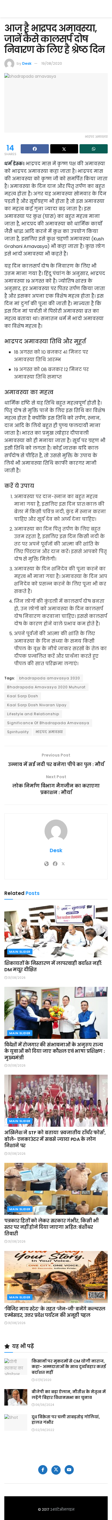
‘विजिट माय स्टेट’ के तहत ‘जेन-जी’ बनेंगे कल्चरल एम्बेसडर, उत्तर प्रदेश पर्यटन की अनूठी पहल (54, 1312)
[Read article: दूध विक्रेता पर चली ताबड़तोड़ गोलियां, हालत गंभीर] (15, 1422)
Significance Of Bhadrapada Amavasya (48, 722)
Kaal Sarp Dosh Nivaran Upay (37, 704)
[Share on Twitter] (64, 148)
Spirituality (18, 731)
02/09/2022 (44, 1430)
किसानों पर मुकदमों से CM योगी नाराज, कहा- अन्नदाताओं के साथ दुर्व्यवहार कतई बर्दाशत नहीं (69, 1366)
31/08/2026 (16, 978)
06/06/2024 (44, 1405)
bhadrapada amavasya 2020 (49, 678)
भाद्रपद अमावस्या (49, 731)
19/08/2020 (51, 63)
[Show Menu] (105, 8)
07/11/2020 (42, 1380)
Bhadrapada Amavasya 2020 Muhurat (46, 687)
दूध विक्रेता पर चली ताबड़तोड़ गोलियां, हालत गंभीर (66, 1420)
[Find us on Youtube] (69, 1469)
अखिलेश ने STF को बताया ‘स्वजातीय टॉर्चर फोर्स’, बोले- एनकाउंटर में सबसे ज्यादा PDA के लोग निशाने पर (55, 1139)
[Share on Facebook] (35, 148)
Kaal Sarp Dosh (22, 696)
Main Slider (19, 951)
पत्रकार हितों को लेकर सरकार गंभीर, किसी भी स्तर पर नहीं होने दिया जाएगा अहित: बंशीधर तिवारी (51, 1227)
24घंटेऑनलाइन (62, 1509)
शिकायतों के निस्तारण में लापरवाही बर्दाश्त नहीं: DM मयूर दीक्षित (53, 966)
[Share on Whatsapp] (94, 148)
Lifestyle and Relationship (33, 713)
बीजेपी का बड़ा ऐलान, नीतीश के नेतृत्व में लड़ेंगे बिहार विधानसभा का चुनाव (69, 1394)
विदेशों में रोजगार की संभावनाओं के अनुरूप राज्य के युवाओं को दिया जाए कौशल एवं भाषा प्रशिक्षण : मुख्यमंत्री (54, 1051)
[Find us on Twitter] (56, 1470)
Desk (27, 63)
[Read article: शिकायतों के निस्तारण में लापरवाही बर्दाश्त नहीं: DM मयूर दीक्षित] (56, 931)
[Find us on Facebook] (42, 1469)
